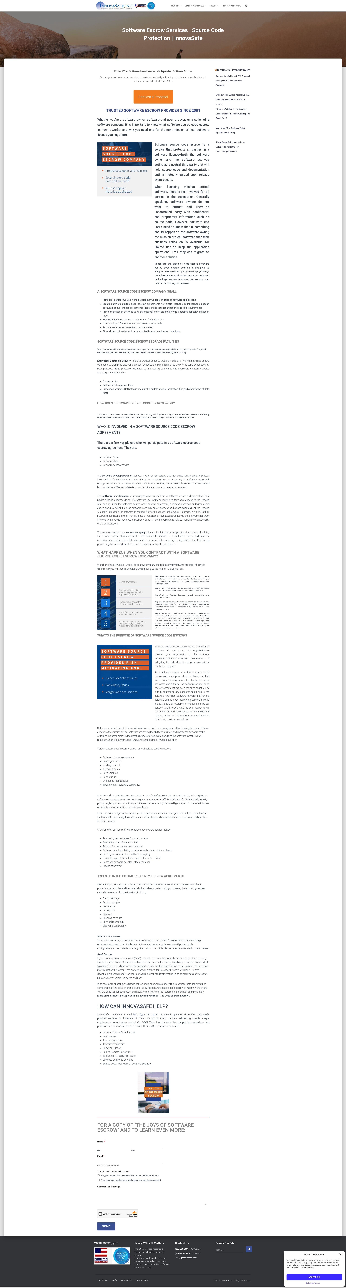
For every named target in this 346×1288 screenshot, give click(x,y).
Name (101, 1141)
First (99, 1150)
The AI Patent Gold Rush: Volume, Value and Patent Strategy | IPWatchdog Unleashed (230, 146)
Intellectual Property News (233, 69)
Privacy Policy (142, 1280)
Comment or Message (108, 1186)
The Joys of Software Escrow (113, 1171)
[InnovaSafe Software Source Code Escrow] (125, 5)
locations (175, 331)
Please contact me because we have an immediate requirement (131, 1180)
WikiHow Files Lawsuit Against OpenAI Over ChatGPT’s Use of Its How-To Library (232, 99)
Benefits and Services (194, 6)
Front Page (103, 1280)
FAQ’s (114, 1280)
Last (133, 1150)
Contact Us (126, 1280)
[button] (340, 1254)
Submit (106, 1226)
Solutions (175, 6)
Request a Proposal (232, 6)
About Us (214, 6)
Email (100, 1156)
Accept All (314, 1277)
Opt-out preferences (313, 1283)
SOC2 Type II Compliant (146, 1014)
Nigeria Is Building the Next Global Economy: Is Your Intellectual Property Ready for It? (233, 113)
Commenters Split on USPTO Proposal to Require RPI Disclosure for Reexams (233, 80)
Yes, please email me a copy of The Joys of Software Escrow (130, 1175)
